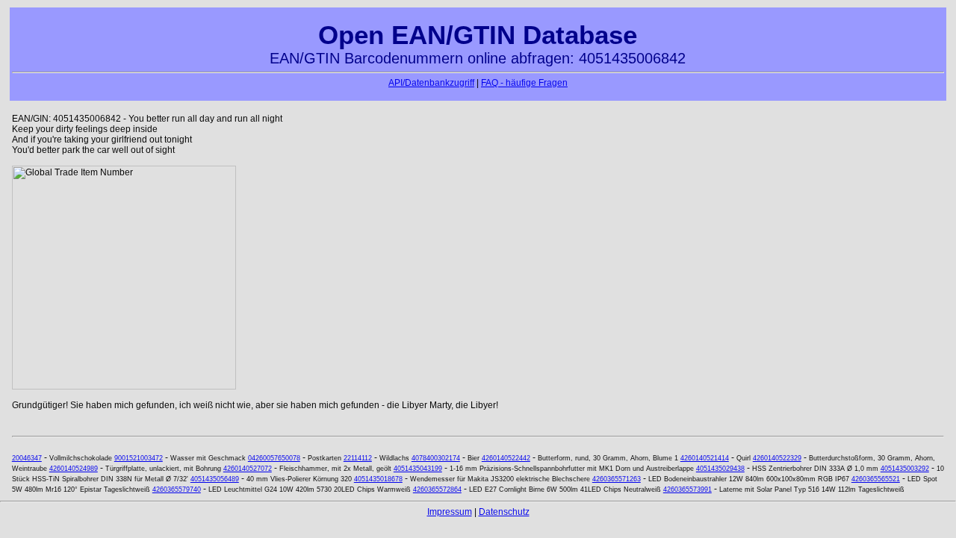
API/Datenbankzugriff (431, 83)
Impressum (449, 512)
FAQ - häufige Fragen (524, 83)
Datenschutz (504, 512)
